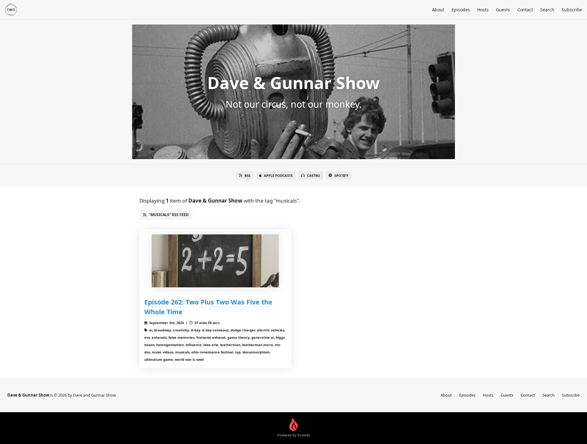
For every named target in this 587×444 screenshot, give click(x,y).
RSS (247, 175)
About (438, 10)
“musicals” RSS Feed (169, 214)
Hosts (483, 10)
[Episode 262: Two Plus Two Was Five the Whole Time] (215, 260)
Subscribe (572, 10)
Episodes (461, 10)
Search (547, 10)
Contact (525, 10)
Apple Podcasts (278, 175)
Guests (503, 10)
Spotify (341, 175)
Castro (313, 175)
